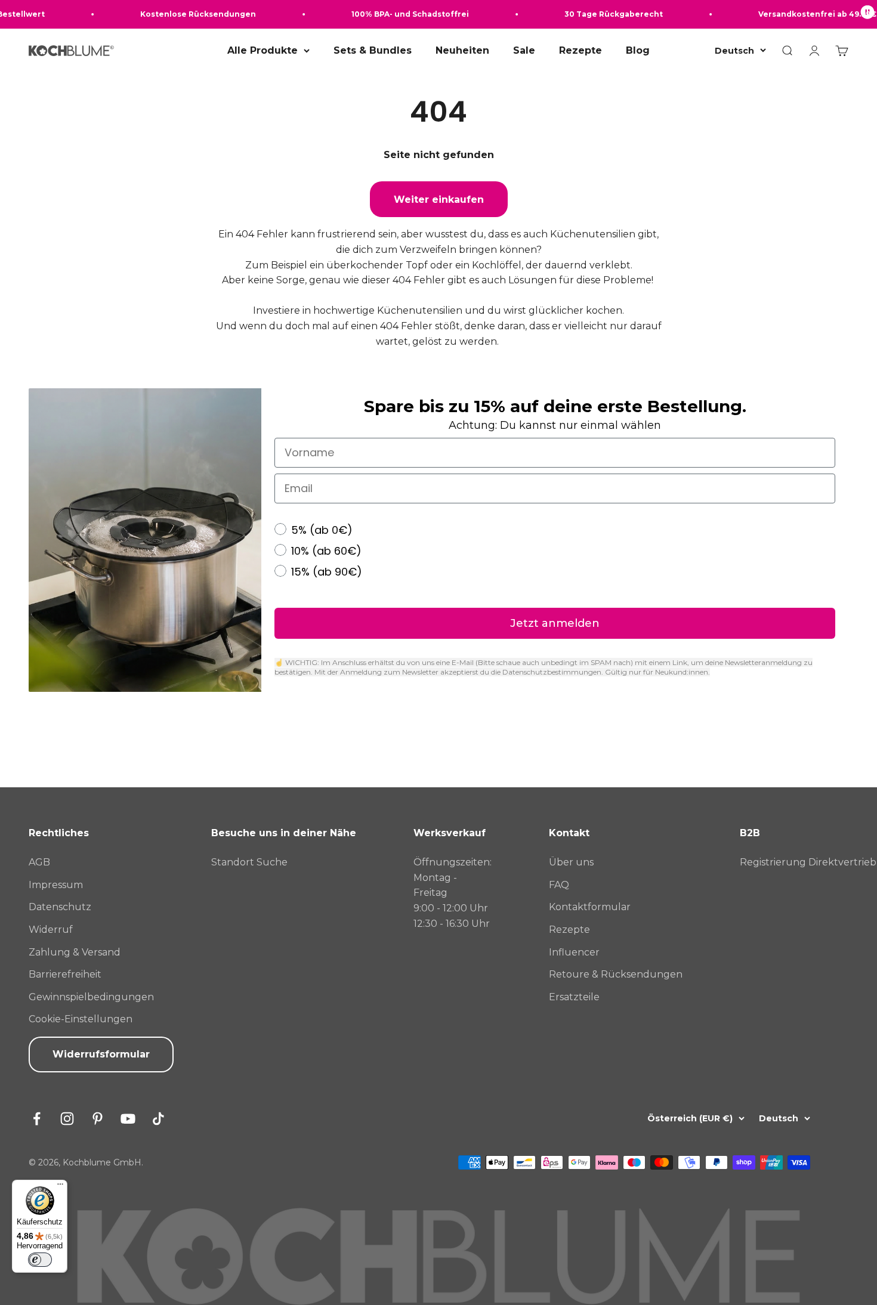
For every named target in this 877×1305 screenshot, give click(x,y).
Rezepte (580, 50)
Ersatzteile (574, 997)
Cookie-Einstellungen (80, 1019)
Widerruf (51, 929)
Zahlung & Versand (75, 952)
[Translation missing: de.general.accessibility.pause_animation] (867, 14)
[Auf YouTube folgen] (128, 1119)
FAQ (559, 884)
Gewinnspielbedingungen (91, 997)
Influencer (574, 952)
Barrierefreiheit (65, 974)
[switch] (40, 1260)
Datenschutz (60, 907)
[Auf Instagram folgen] (67, 1119)
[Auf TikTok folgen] (158, 1119)
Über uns (571, 862)
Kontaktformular (590, 907)
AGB (39, 862)
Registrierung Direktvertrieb (808, 862)
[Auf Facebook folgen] (37, 1119)
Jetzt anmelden (555, 623)
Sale (524, 50)
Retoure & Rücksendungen (616, 974)
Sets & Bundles (372, 50)
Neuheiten (462, 50)
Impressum (56, 884)
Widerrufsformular (101, 1054)
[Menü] (60, 1187)
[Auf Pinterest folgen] (97, 1119)
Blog (638, 50)
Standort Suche (249, 862)
